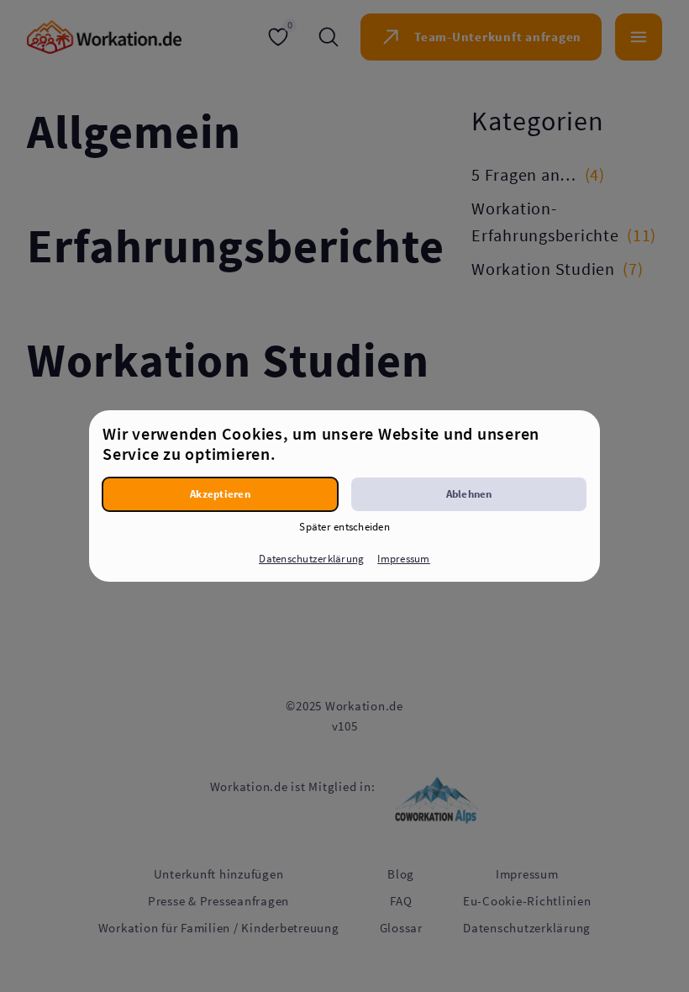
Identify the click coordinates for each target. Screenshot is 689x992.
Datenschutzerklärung (311, 558)
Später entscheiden (344, 527)
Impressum (403, 558)
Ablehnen (469, 494)
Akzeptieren (220, 494)
